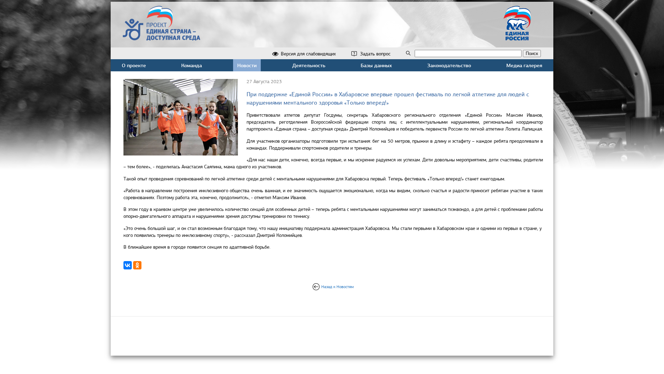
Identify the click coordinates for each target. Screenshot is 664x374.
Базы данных (376, 65)
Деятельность (308, 65)
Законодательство (449, 65)
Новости (247, 65)
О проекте (134, 65)
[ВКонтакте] (127, 265)
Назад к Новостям (337, 287)
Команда (191, 65)
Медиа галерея (524, 65)
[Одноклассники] (137, 265)
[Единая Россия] (517, 37)
